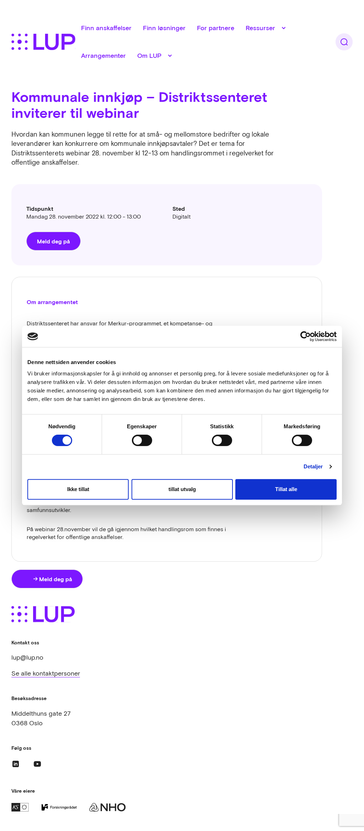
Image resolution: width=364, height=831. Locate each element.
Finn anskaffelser (106, 28)
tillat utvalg (182, 489)
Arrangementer (103, 55)
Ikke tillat (78, 489)
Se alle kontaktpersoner (45, 673)
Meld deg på (53, 241)
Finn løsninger (164, 28)
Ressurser (260, 28)
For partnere (215, 28)
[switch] (142, 440)
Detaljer (313, 466)
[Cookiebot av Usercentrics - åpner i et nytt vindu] (305, 336)
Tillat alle (286, 489)
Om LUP (149, 55)
